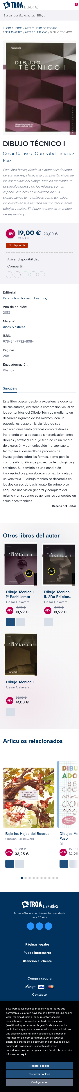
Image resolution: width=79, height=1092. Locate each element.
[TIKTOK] (48, 926)
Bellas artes (13, 32)
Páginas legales (37, 944)
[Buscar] (73, 15)
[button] (22, 878)
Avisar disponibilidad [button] (23, 259)
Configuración (39, 1082)
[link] (20, 622)
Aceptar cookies (39, 1065)
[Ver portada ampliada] (39, 88)
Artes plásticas (36, 32)
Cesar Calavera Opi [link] (22, 153)
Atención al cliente (37, 961)
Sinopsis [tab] (10, 388)
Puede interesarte (37, 953)
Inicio (7, 28)
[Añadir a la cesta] (10, 622)
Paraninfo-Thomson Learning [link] (25, 298)
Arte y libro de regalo (41, 28)
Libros (18, 28)
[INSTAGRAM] (30, 926)
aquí (23, 1054)
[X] (39, 926)
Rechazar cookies (39, 1074)
